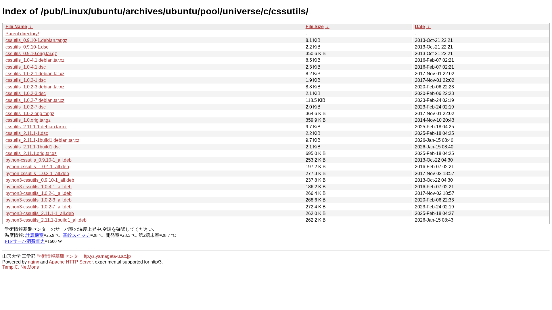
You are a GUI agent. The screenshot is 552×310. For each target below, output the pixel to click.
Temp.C (10, 267)
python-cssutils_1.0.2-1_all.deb (37, 173)
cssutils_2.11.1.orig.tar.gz (31, 153)
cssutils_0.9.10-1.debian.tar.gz (36, 40)
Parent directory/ (22, 33)
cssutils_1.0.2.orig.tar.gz (29, 113)
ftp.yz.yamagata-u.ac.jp (107, 256)
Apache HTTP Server (71, 261)
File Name (16, 26)
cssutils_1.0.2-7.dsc (25, 106)
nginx (33, 261)
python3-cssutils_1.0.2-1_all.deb (38, 193)
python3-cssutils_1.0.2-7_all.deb (38, 206)
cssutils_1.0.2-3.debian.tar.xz (34, 86)
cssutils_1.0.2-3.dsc (25, 93)
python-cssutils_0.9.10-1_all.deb (38, 160)
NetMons (29, 267)
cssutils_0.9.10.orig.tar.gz (31, 53)
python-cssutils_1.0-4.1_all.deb (37, 166)
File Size (315, 26)
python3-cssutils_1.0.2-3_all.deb (38, 199)
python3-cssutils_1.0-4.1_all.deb (38, 186)
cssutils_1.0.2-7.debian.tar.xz (34, 100)
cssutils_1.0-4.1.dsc (25, 67)
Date (420, 26)
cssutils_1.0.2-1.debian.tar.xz (34, 73)
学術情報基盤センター (60, 256)
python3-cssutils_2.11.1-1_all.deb (39, 213)
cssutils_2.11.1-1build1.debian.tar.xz (42, 140)
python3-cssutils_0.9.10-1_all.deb (39, 180)
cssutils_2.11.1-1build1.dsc (33, 146)
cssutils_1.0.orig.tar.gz (28, 120)
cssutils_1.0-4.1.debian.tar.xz (34, 60)
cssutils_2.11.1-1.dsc (26, 133)
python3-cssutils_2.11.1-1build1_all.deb (46, 220)
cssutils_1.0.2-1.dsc (25, 80)
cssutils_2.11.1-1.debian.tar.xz (36, 126)
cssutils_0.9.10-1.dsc (26, 46)
